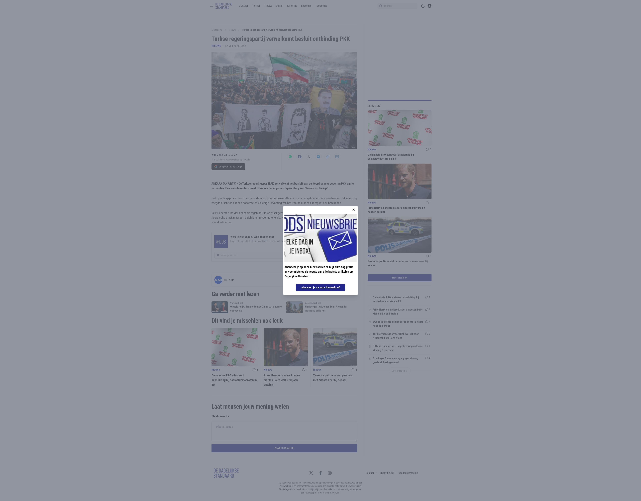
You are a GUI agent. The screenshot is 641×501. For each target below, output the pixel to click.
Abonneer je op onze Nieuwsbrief (320, 287)
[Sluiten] (353, 209)
